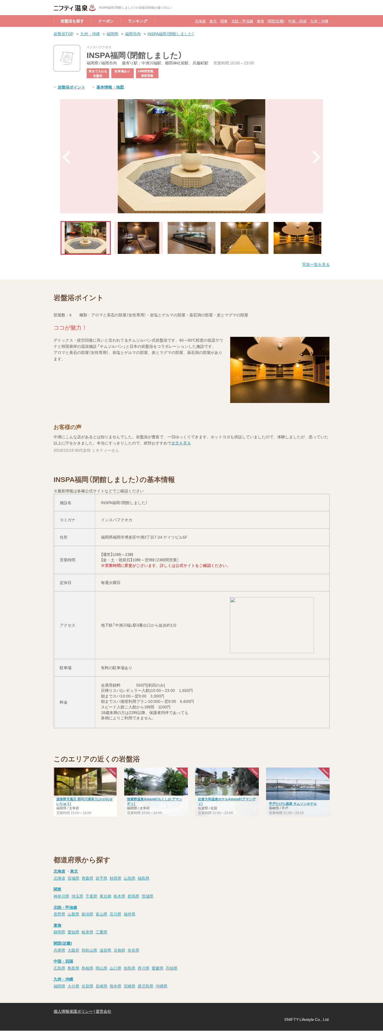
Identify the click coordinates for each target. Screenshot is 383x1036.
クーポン (106, 21)
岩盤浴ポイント (71, 87)
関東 (224, 21)
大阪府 (73, 950)
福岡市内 (133, 33)
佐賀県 (87, 986)
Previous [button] (66, 157)
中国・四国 (297, 21)
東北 (213, 21)
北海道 (200, 21)
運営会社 (103, 1011)
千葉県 (91, 896)
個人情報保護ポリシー (73, 1011)
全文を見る (181, 443)
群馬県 (133, 896)
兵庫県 (59, 950)
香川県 (143, 968)
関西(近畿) (276, 21)
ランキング (137, 21)
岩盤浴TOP (63, 33)
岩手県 (101, 878)
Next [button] (316, 157)
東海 (260, 21)
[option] (191, 156)
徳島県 (129, 968)
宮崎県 (129, 986)
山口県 (115, 968)
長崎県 (101, 986)
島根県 (87, 968)
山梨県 (73, 914)
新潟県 (87, 914)
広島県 (59, 968)
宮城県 (73, 878)
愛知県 (73, 932)
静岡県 (59, 932)
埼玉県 (77, 896)
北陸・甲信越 (242, 21)
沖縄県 (161, 986)
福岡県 (112, 33)
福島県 (143, 878)
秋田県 (115, 878)
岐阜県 (87, 932)
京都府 (119, 950)
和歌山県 (89, 950)
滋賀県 (105, 950)
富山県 (101, 914)
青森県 (87, 878)
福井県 (129, 914)
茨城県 (147, 896)
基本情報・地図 (110, 87)
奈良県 (133, 950)
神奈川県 (61, 896)
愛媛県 (157, 968)
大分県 (73, 986)
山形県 (129, 878)
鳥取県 (73, 968)
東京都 (105, 896)
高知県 (171, 968)
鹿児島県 (145, 986)
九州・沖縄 (319, 21)
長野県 (59, 914)
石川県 (115, 914)
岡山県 (101, 968)
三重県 (101, 932)
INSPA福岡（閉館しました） (170, 33)
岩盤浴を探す (72, 21)
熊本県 (115, 986)
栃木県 (119, 896)
